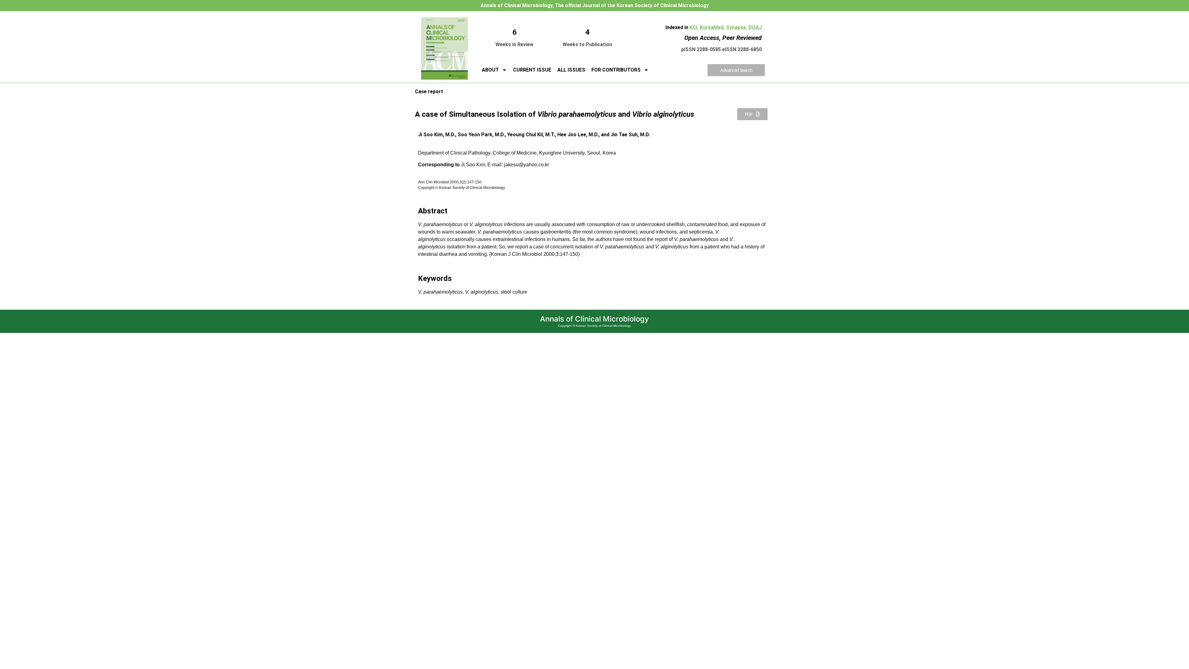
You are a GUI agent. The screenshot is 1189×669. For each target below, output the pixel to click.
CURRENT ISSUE (532, 70)
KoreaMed (712, 27)
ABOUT (490, 70)
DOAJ (755, 27)
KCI (693, 27)
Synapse (736, 27)
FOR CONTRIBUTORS (616, 70)
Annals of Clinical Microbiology (594, 318)
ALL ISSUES (571, 70)
